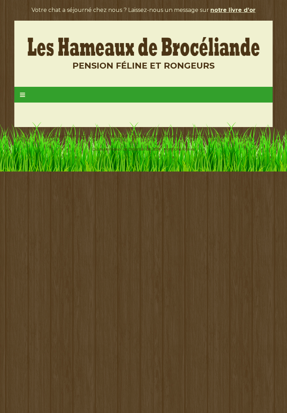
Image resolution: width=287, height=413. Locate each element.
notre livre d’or (232, 10)
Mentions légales (179, 149)
